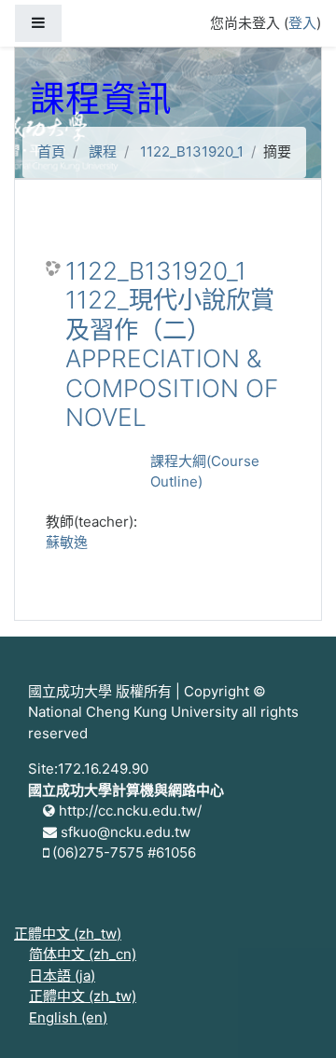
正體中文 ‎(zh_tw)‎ (67, 933)
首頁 (51, 151)
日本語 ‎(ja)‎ (62, 975)
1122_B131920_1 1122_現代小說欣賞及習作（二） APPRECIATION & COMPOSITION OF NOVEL (171, 344)
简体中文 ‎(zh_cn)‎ (82, 954)
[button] (294, 1017)
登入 (302, 23)
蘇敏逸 (67, 542)
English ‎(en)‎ (68, 1017)
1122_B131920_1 (192, 151)
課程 (103, 151)
